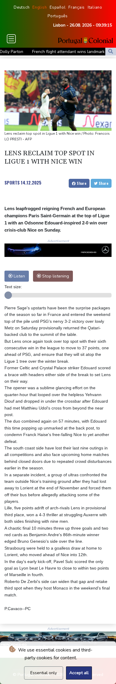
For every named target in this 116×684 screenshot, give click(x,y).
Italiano (95, 7)
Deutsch (21, 7)
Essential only (43, 673)
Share (81, 183)
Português (58, 16)
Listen (18, 276)
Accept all (79, 673)
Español (57, 7)
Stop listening (55, 276)
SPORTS (12, 182)
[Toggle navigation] (11, 39)
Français (76, 7)
